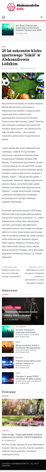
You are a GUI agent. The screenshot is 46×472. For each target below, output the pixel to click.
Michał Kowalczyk (29, 68)
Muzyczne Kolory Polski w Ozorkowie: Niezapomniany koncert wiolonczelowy (28, 347)
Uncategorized (21, 327)
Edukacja (8, 308)
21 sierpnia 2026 (23, 368)
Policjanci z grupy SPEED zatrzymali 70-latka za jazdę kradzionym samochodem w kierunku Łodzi (28, 380)
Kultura (18, 342)
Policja (18, 373)
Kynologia (19, 357)
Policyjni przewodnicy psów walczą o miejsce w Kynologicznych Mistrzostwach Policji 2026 (28, 364)
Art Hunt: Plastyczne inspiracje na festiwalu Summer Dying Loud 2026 (28, 27)
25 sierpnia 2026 (23, 337)
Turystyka (5, 430)
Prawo (17, 308)
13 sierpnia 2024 (10, 440)
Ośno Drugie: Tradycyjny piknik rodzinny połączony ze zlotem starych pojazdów (22, 435)
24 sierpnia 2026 (23, 352)
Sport (4, 47)
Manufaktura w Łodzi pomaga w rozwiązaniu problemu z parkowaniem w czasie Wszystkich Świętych (34, 276)
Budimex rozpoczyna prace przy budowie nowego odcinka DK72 (11, 273)
